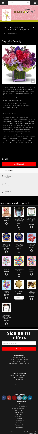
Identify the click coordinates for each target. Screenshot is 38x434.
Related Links (19, 421)
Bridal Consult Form (19, 408)
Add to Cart (19, 164)
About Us (21, 404)
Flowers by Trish (6, 15)
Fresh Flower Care (19, 416)
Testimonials (19, 425)
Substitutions (19, 423)
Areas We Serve (21, 406)
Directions (19, 366)
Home (4, 33)
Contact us (19, 410)
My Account (19, 427)
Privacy (19, 419)
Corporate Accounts (19, 412)
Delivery (19, 414)
